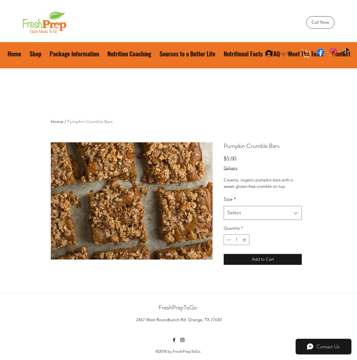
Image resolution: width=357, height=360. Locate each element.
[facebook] (320, 52)
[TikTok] (346, 52)
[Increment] (245, 240)
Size (230, 199)
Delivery (230, 168)
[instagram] (333, 52)
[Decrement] (228, 240)
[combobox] (263, 213)
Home (57, 121)
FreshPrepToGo (177, 307)
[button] (306, 53)
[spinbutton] (236, 240)
